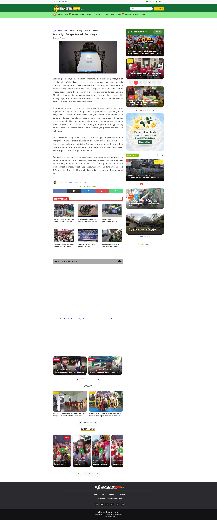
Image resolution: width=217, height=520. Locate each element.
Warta (144, 14)
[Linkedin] (112, 504)
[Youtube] (123, 504)
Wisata (98, 14)
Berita (67, 14)
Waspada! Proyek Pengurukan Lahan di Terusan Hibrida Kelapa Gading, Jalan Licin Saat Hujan (110, 221)
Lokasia (136, 14)
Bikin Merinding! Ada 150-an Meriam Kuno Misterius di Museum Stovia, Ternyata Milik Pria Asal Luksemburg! (88, 221)
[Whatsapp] (116, 191)
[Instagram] (150, 2)
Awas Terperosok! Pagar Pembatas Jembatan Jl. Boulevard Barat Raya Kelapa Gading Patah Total (111, 245)
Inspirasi (90, 14)
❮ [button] (80, 422)
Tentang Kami (99, 495)
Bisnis (82, 14)
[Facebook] (147, 2)
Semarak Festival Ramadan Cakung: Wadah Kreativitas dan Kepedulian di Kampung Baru (64, 245)
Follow (145, 244)
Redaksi (99, 512)
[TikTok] (157, 2)
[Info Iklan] (145, 132)
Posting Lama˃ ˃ (116, 319)
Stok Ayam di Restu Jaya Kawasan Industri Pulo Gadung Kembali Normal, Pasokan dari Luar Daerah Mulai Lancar (87, 245)
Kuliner (120, 14)
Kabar (60, 14)
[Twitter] (74, 191)
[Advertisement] (108, 23)
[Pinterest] (102, 191)
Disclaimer (106, 512)
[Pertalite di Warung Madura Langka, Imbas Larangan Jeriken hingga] (64, 210)
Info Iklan (121, 495)
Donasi (111, 495)
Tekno (106, 14)
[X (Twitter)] (163, 2)
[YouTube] (153, 2)
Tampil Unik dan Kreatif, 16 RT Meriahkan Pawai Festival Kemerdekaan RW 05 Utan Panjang (144, 176)
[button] (85, 422)
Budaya (75, 14)
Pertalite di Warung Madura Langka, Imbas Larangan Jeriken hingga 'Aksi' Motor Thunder (64, 221)
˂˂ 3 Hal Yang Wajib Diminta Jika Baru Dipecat (69, 319)
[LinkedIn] (160, 2)
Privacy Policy (115, 512)
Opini (112, 14)
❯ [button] (95, 422)
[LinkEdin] (88, 191)
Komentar (65, 38)
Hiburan (128, 14)
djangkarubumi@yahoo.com (111, 498)
